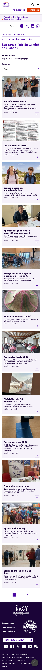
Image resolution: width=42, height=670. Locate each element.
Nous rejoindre (8, 631)
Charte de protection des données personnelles (18, 657)
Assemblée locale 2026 (16, 357)
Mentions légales (7, 660)
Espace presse (8, 623)
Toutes (6, 69)
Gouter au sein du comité (17, 316)
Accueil (7, 17)
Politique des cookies (9, 663)
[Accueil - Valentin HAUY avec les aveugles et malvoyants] (6, 4)
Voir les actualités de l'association (17, 39)
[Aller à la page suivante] (27, 595)
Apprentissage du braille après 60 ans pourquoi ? (17, 231)
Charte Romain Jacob (15, 145)
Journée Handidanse (15, 101)
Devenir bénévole (18, 10)
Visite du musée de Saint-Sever (18, 572)
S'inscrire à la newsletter (18, 640)
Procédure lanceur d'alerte (29, 663)
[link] (31, 627)
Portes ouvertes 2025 (15, 442)
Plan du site (21, 660)
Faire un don (34, 10)
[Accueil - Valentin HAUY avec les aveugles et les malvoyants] (21, 610)
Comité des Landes (12, 19)
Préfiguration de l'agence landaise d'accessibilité (17, 274)
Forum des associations (16, 486)
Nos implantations (21, 17)
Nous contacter (8, 627)
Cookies (4, 666)
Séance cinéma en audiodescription (13, 189)
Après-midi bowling (14, 528)
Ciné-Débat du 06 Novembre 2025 (13, 400)
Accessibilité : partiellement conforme (15, 654)
